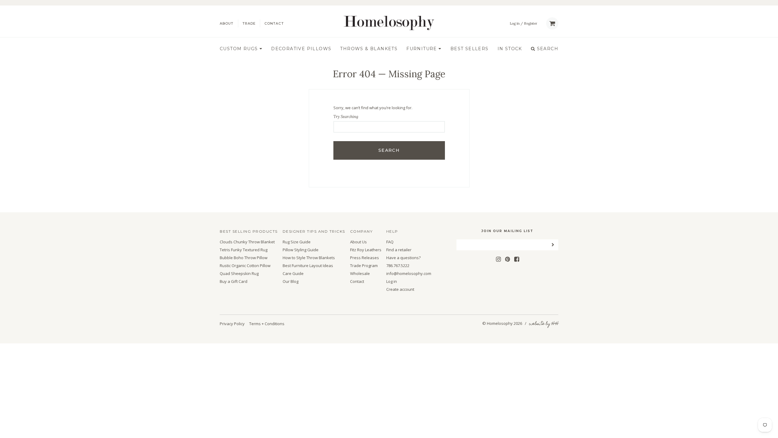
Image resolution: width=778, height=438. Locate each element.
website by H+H (543, 324)
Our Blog (290, 281)
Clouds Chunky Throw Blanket (247, 242)
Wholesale (360, 274)
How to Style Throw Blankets (309, 258)
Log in (515, 23)
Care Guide (293, 274)
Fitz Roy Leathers (365, 250)
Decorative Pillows (301, 49)
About (227, 23)
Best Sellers (469, 49)
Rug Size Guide (297, 242)
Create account (400, 289)
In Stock (509, 49)
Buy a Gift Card (233, 281)
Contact (274, 23)
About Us (358, 242)
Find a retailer (398, 250)
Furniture (422, 49)
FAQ (390, 242)
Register (530, 23)
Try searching (345, 117)
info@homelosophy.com (408, 274)
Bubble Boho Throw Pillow (243, 258)
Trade (249, 23)
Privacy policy (232, 323)
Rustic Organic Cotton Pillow (245, 266)
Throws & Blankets (369, 49)
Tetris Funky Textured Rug (243, 250)
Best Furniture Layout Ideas (308, 266)
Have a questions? (403, 258)
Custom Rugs (240, 49)
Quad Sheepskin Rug (239, 274)
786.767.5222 (397, 266)
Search (546, 49)
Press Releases (364, 258)
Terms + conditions (266, 323)
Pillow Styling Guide (300, 250)
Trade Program (364, 266)
